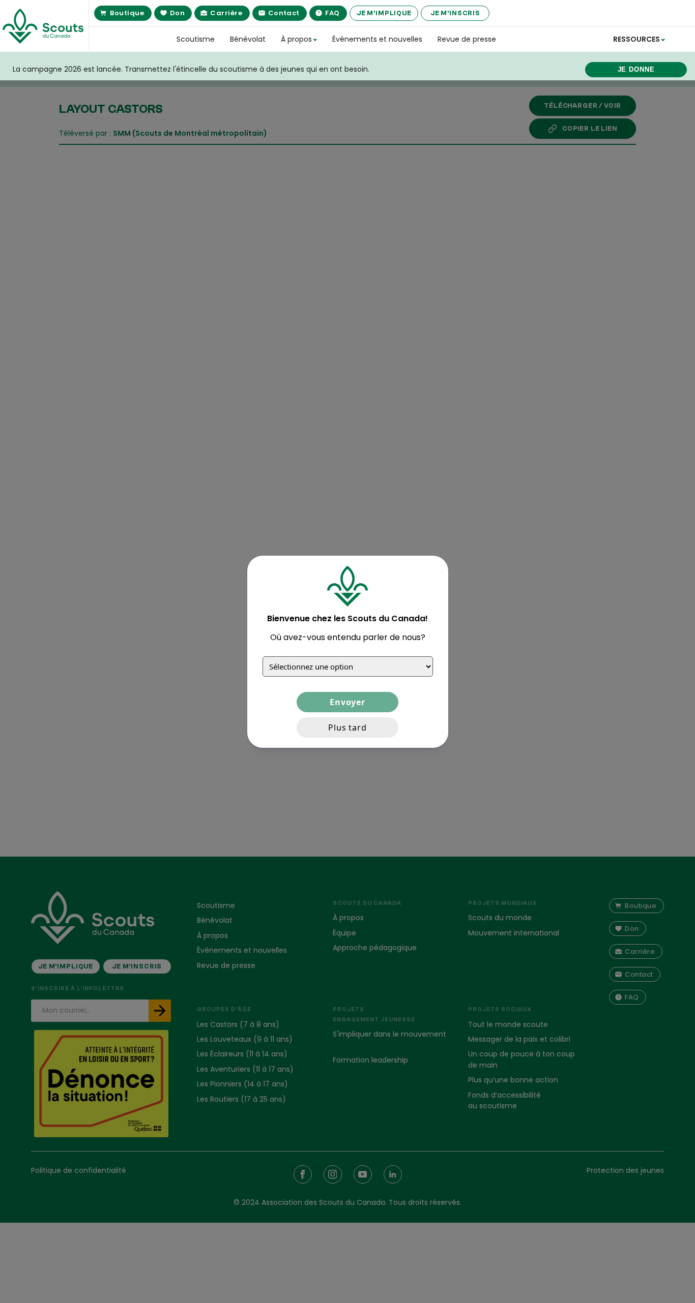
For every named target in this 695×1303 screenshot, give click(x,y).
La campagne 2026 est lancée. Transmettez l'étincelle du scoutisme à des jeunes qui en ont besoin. (191, 69)
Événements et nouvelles (377, 39)
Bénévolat (248, 39)
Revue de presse (467, 39)
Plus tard (347, 727)
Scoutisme (196, 39)
